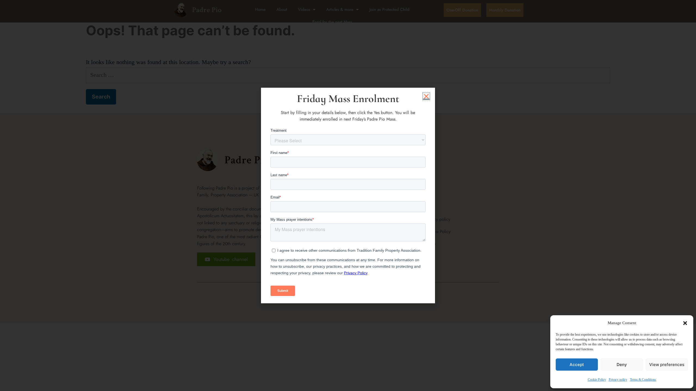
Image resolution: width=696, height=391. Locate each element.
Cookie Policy (597, 379)
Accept (577, 364)
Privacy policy (618, 379)
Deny (622, 364)
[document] (348, 195)
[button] (685, 323)
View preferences (666, 364)
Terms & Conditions (643, 379)
